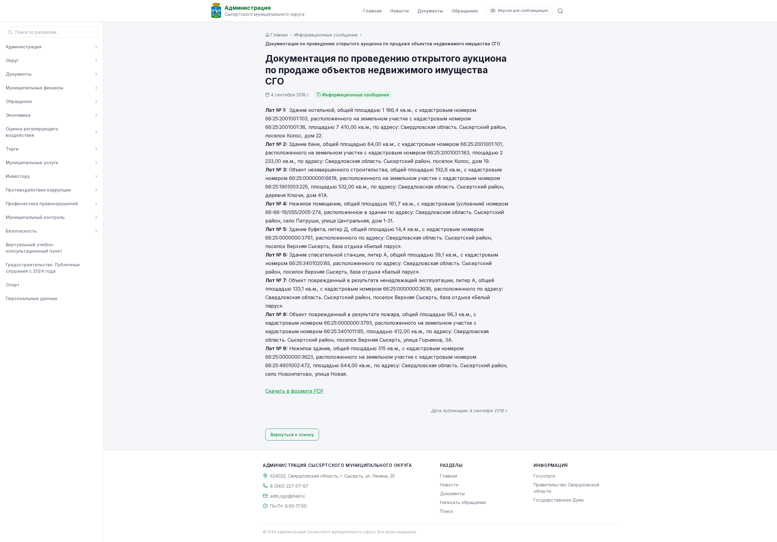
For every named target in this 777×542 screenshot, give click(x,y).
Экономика (18, 115)
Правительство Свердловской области (566, 488)
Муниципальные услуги (32, 162)
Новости (399, 10)
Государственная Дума (559, 499)
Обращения (465, 10)
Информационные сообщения (326, 34)
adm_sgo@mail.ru (287, 496)
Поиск (446, 511)
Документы (430, 10)
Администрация (24, 46)
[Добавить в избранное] (96, 247)
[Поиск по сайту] (560, 10)
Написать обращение (463, 502)
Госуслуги (544, 475)
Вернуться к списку (292, 434)
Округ (12, 60)
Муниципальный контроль (35, 217)
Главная (372, 10)
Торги (12, 148)
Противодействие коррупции (38, 189)
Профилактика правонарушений (42, 203)
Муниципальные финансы (34, 87)
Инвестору (18, 176)
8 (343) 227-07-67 (289, 485)
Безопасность (21, 230)
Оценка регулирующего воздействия (32, 132)
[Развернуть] (96, 46)
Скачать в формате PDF (294, 391)
